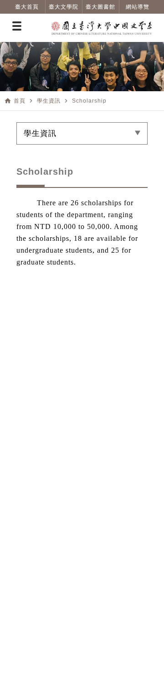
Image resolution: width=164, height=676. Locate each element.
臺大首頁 (27, 7)
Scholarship (89, 101)
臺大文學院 (63, 7)
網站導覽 (137, 7)
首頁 (20, 101)
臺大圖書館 (100, 7)
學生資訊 (49, 101)
